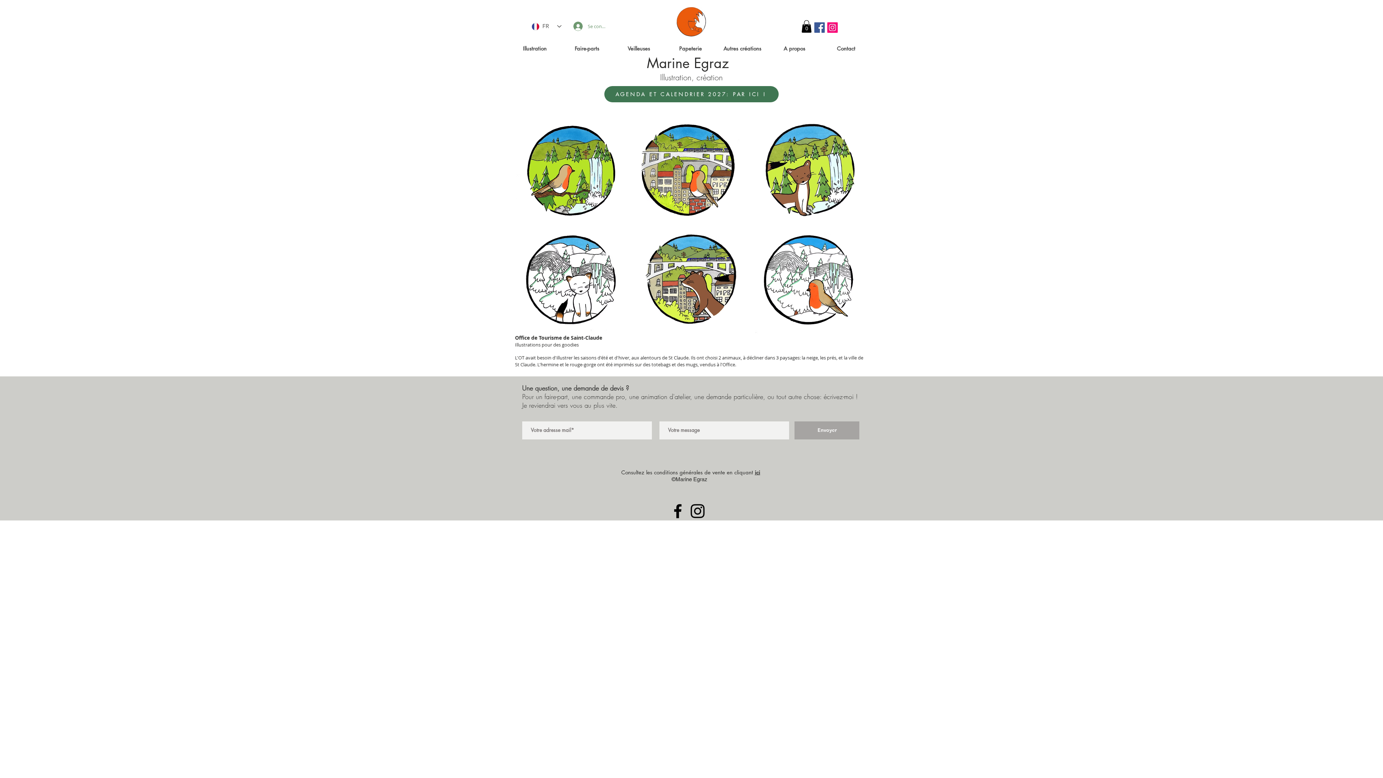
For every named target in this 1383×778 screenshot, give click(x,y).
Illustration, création (691, 77)
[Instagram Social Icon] (832, 27)
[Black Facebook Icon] (677, 511)
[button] (806, 26)
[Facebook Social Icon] (819, 27)
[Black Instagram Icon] (697, 511)
